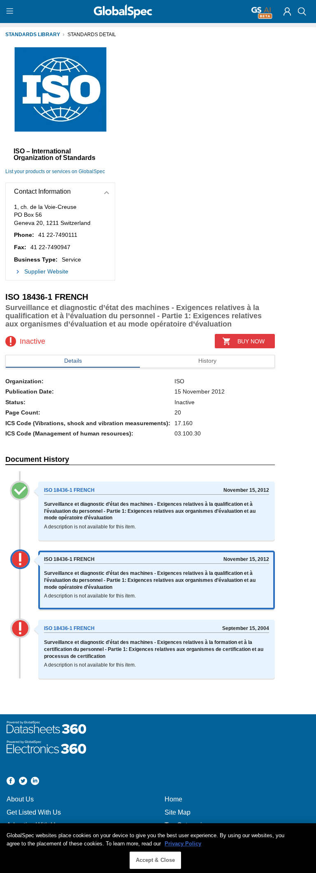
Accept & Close (155, 860)
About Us (20, 799)
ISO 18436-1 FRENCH (69, 490)
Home (173, 799)
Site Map (178, 812)
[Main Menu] (10, 11)
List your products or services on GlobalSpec (55, 171)
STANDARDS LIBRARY (32, 34)
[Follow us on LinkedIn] (35, 782)
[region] (158, 848)
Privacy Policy (183, 844)
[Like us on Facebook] (11, 782)
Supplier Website (46, 271)
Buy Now (251, 341)
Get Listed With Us (34, 812)
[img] (287, 11)
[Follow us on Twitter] (23, 782)
